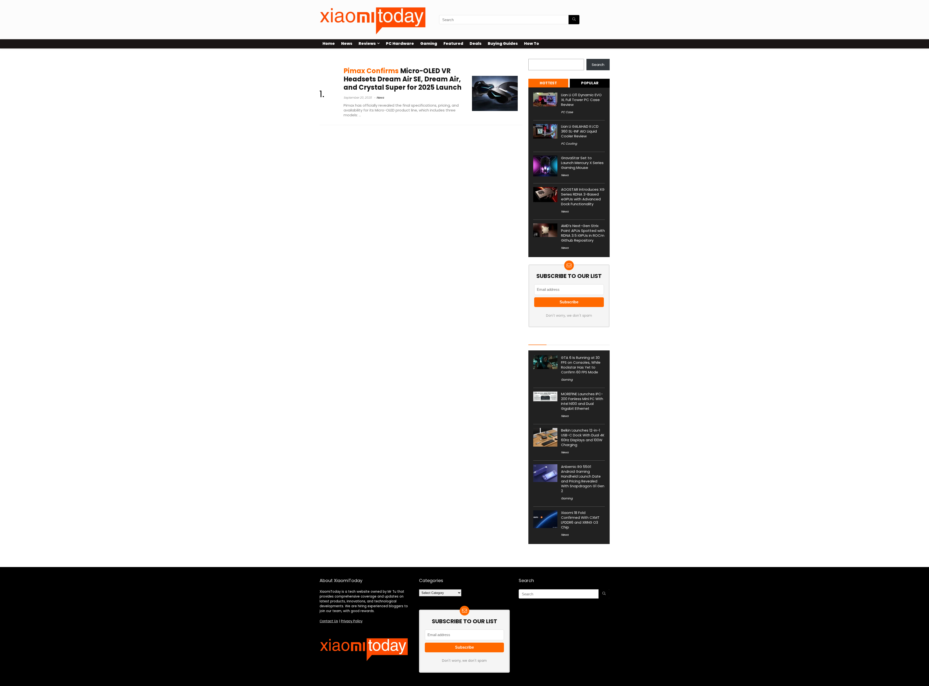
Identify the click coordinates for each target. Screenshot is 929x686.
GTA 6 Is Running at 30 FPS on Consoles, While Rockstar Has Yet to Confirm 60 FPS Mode (580, 365)
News (346, 43)
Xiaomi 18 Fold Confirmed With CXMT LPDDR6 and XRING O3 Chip (580, 520)
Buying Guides (503, 43)
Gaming (428, 43)
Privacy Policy (351, 621)
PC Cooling (569, 144)
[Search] (574, 19)
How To (531, 43)
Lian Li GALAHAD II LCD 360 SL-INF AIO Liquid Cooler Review (580, 131)
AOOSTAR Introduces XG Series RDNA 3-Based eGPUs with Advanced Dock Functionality (583, 196)
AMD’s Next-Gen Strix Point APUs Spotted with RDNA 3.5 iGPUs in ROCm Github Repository (583, 233)
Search (534, 56)
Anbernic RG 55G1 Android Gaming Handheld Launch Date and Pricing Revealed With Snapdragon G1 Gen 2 (582, 478)
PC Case (567, 112)
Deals (475, 43)
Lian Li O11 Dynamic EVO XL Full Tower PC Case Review (581, 99)
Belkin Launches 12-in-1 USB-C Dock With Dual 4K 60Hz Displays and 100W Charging (582, 437)
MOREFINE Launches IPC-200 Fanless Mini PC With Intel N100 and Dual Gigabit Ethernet (582, 401)
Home (328, 43)
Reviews (367, 43)
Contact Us (329, 621)
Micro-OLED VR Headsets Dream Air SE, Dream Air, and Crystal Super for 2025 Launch (403, 79)
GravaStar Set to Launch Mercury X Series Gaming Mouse (582, 162)
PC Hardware (400, 43)
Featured (453, 43)
